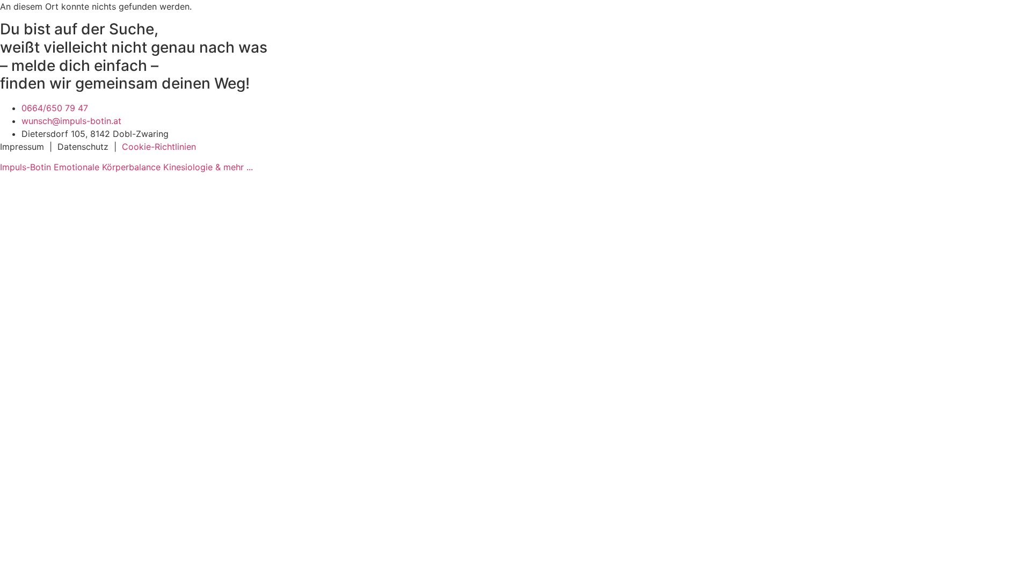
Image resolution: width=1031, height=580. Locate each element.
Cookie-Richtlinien (159, 146)
